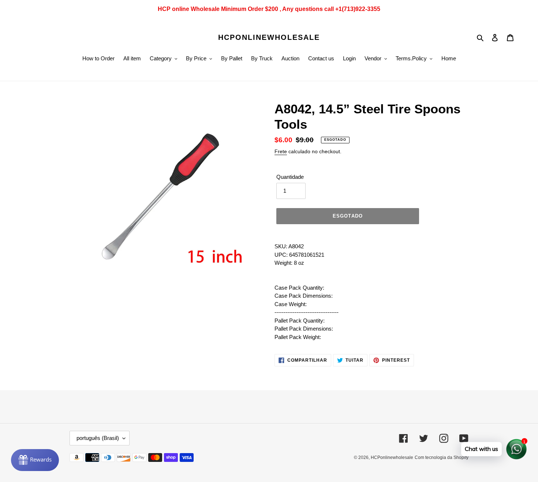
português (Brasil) (97, 438)
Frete (280, 151)
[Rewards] (35, 460)
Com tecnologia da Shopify (441, 457)
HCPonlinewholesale (269, 37)
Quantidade (290, 177)
